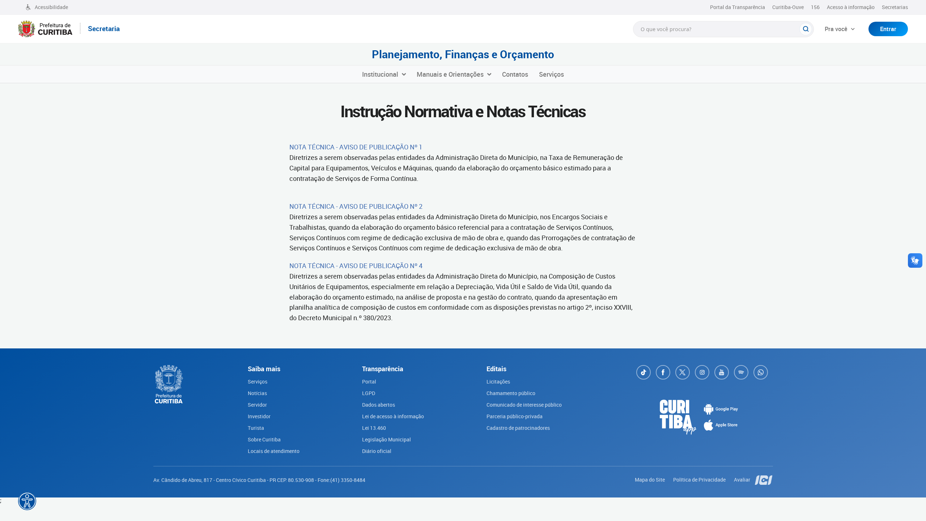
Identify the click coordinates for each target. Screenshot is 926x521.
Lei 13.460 (374, 427)
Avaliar (742, 479)
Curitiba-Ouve (788, 7)
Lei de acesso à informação (393, 416)
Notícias (257, 393)
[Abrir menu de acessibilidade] (27, 501)
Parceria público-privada (515, 416)
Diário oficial (376, 451)
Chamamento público (511, 393)
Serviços (257, 381)
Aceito (258, 513)
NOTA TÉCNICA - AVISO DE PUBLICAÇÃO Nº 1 (355, 147)
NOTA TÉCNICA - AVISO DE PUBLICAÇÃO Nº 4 (355, 265)
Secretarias (895, 7)
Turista (256, 427)
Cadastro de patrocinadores (518, 427)
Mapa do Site (650, 479)
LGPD (368, 393)
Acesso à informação (851, 7)
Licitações (498, 381)
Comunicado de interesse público (524, 404)
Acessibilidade (51, 7)
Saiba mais (205, 508)
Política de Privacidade (700, 479)
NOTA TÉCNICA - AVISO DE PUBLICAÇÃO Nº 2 (355, 206)
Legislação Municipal (386, 439)
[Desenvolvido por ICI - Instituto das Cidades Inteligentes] (764, 479)
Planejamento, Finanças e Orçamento (463, 54)
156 (815, 7)
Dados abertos (378, 404)
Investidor (259, 416)
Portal (369, 381)
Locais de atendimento (274, 451)
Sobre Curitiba (264, 439)
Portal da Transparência (737, 7)
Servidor (257, 404)
